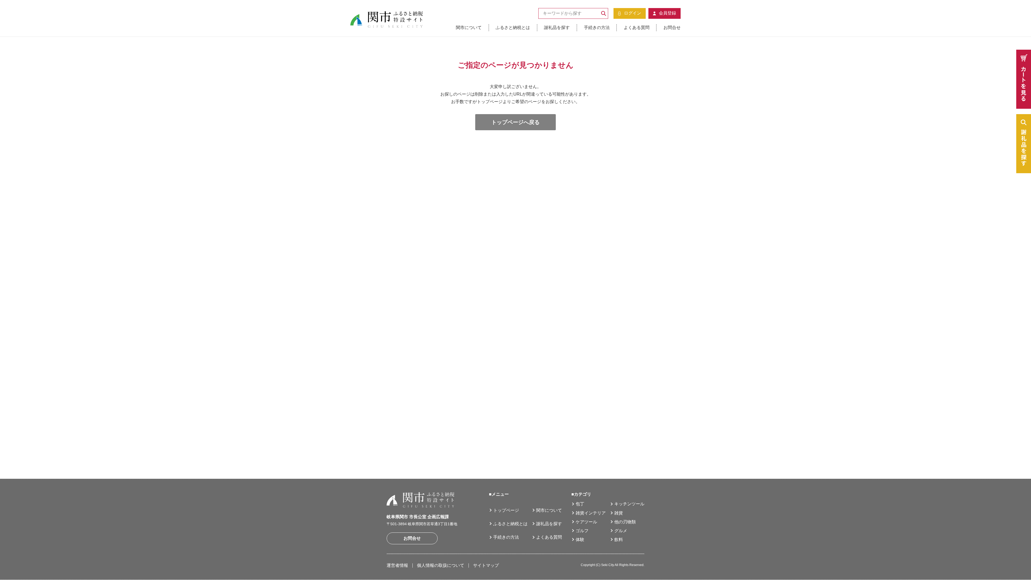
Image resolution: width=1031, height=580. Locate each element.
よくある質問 (636, 27)
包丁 (580, 504)
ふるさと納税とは (513, 27)
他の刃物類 (625, 522)
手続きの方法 (597, 27)
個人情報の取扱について (440, 565)
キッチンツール (629, 504)
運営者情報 (397, 565)
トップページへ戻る (515, 122)
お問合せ (672, 27)
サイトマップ (486, 565)
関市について (469, 27)
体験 (580, 539)
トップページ (506, 510)
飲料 (618, 539)
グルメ (620, 530)
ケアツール (586, 522)
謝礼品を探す (557, 27)
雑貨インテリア (591, 513)
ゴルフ (582, 530)
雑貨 (618, 513)
